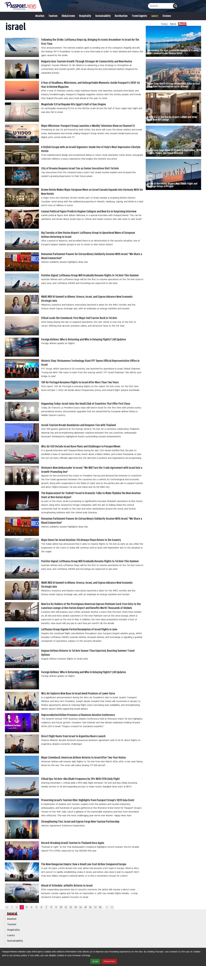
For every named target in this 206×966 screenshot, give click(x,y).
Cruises (167, 16)
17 (95, 907)
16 (90, 907)
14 (80, 907)
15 (86, 907)
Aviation (39, 16)
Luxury (154, 16)
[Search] (176, 6)
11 (66, 907)
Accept (95, 961)
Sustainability (103, 16)
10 (61, 907)
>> (112, 907)
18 (100, 907)
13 (76, 907)
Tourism (52, 16)
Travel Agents (139, 16)
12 (71, 907)
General (12, 913)
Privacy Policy (109, 961)
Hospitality (85, 16)
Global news (68, 16)
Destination (121, 16)
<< (7, 907)
